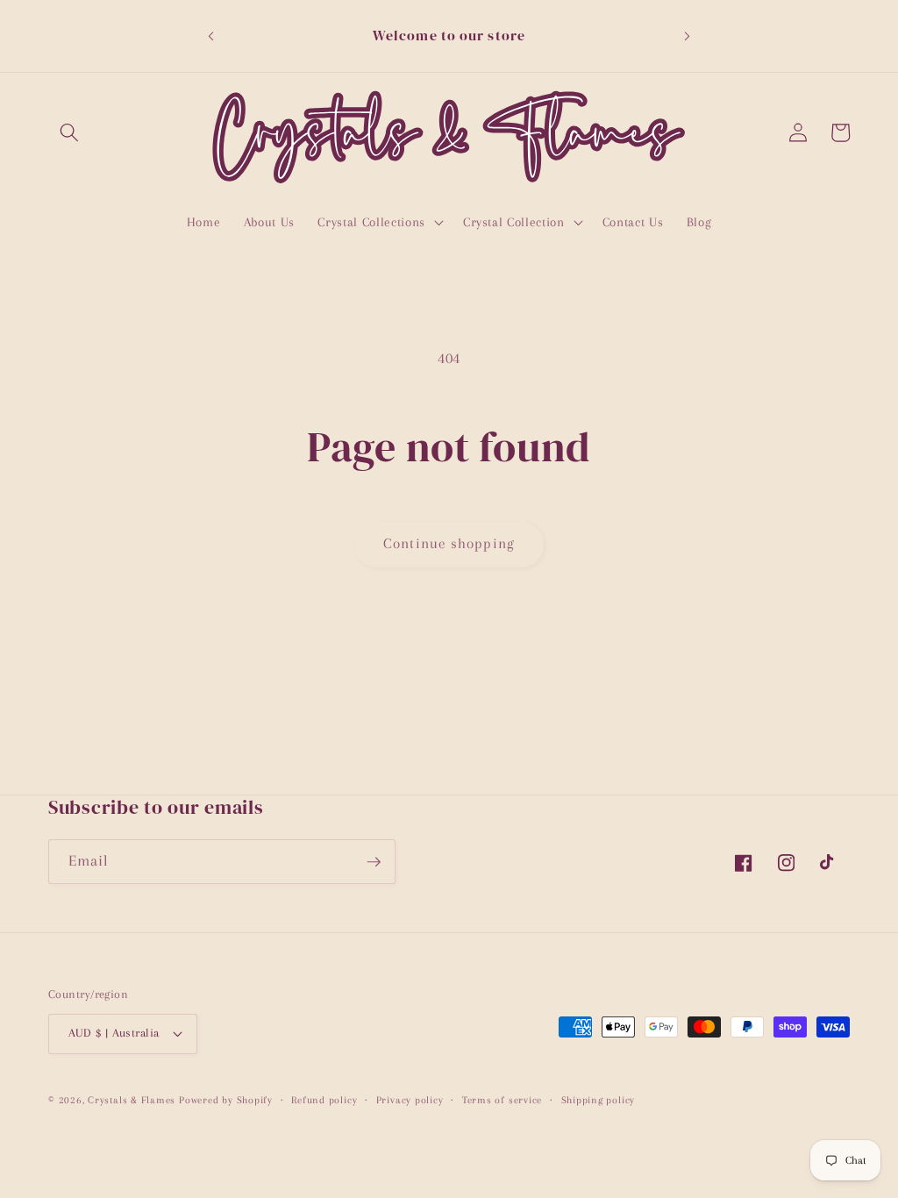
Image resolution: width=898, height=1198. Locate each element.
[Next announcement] (687, 36)
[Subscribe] (374, 862)
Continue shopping (449, 544)
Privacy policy (410, 1100)
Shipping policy (598, 1100)
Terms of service (502, 1100)
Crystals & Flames (131, 1100)
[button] (69, 132)
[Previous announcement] (210, 36)
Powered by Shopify (226, 1100)
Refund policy (324, 1100)
